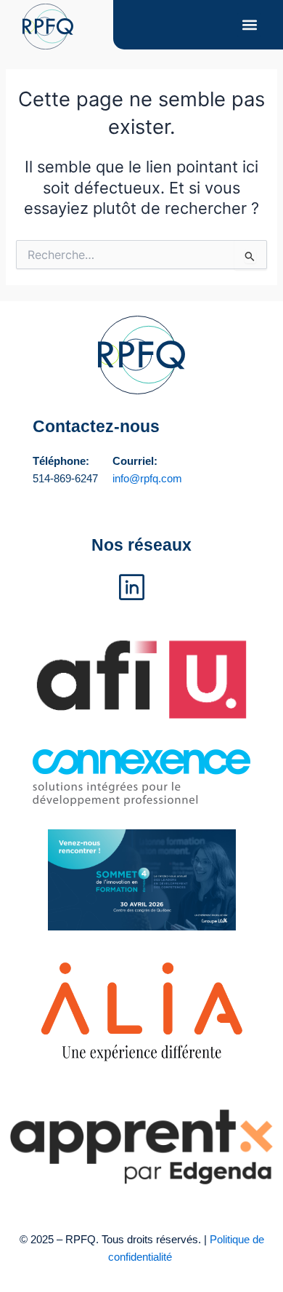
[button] (249, 25)
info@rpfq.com (147, 478)
